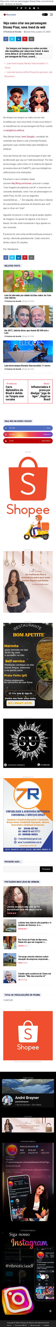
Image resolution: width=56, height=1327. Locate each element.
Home (9, 1325)
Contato (46, 1325)
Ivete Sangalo (28, 137)
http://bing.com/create (21, 183)
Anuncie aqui (35, 1325)
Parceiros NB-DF (21, 1325)
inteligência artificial (14, 130)
